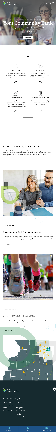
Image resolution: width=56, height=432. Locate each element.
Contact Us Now (9, 330)
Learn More (8, 160)
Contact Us (6, 422)
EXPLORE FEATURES (28, 38)
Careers (13, 422)
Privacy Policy (22, 422)
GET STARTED (28, 119)
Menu (53, 3)
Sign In (48, 3)
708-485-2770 (17, 402)
